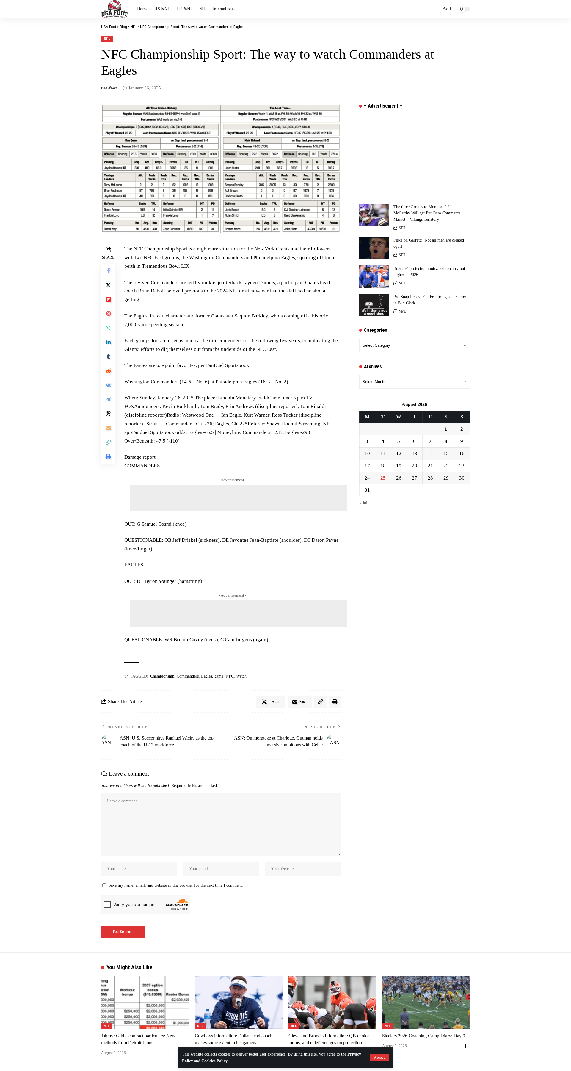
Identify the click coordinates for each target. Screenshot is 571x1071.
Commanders (188, 676)
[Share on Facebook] (108, 271)
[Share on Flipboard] (108, 299)
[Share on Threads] (108, 414)
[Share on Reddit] (108, 371)
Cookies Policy (214, 1061)
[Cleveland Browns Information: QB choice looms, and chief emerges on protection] (332, 1002)
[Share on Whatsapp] (108, 328)
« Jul (363, 503)
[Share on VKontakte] (108, 385)
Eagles (206, 676)
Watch (241, 676)
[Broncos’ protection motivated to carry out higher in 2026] (374, 276)
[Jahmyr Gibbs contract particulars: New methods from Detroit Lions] (145, 1002)
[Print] (108, 456)
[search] (435, 9)
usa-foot (109, 87)
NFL (107, 38)
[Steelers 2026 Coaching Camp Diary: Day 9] (426, 1002)
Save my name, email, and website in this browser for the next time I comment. (176, 885)
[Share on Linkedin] (108, 342)
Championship (162, 676)
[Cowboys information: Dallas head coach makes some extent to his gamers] (239, 1002)
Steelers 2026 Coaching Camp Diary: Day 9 (423, 1035)
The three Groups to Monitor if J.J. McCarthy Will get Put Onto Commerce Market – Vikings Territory (426, 213)
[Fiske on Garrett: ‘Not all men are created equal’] (374, 248)
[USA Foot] (114, 9)
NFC (230, 676)
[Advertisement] (238, 498)
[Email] (108, 428)
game (218, 676)
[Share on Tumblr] (108, 356)
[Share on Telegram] (108, 399)
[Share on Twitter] (108, 285)
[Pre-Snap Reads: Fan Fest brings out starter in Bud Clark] (374, 305)
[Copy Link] (108, 442)
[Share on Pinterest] (108, 313)
